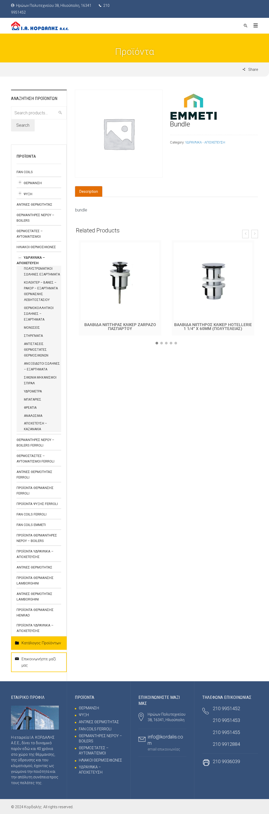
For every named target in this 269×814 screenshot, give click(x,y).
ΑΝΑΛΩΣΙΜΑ (33, 416)
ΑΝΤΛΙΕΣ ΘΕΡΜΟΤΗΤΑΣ (34, 204)
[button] (156, 343)
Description (88, 191)
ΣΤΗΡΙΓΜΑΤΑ (33, 336)
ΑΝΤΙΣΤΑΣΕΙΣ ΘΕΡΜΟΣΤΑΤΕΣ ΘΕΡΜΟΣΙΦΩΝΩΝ (36, 349)
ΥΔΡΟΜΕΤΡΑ (33, 391)
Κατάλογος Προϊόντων (41, 643)
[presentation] (245, 234)
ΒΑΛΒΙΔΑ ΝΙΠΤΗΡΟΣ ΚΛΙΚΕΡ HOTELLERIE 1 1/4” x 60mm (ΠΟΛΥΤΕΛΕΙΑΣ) (120, 326)
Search (22, 125)
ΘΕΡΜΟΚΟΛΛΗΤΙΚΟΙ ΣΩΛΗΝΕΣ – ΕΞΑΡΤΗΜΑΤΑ (39, 313)
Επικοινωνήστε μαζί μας (39, 662)
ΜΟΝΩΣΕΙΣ (32, 327)
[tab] (88, 191)
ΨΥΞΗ (28, 194)
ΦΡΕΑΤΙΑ (30, 407)
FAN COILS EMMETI (31, 525)
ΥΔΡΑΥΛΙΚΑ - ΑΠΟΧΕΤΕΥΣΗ (205, 142)
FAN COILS (25, 172)
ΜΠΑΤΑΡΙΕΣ (32, 399)
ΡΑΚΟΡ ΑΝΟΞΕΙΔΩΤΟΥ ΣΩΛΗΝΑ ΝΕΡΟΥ (213, 324)
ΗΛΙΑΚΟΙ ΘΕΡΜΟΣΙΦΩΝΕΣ (36, 247)
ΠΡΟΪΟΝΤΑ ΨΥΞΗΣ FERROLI (37, 504)
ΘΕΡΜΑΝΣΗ (33, 183)
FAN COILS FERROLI (31, 514)
